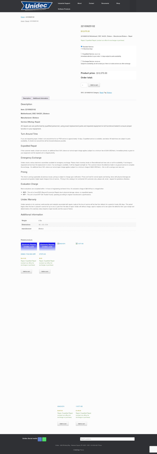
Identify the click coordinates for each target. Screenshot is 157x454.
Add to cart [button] (26, 271)
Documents (105, 3)
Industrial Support (64, 3)
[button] (133, 6)
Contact (91, 3)
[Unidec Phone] (44, 439)
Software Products (64, 9)
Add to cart (94, 85)
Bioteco (109, 93)
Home (22, 17)
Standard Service (88, 47)
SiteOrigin (77, 450)
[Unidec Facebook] (40, 439)
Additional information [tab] (40, 98)
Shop (118, 3)
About (79, 3)
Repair (27, 21)
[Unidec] (37, 6)
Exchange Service (91, 61)
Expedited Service (91, 54)
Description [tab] (27, 98)
